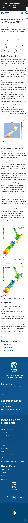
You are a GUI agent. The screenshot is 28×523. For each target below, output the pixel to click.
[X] (27, 16)
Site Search (4, 472)
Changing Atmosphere (7, 429)
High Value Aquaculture (7, 454)
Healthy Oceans (5, 442)
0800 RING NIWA (7, 404)
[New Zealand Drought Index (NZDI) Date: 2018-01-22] (14, 130)
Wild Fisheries (5, 458)
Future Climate (5, 426)
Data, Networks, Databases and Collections (12, 461)
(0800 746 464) (6, 406)
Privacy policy (13, 517)
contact (17, 389)
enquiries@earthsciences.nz (11, 409)
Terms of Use (21, 517)
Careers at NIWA (5, 469)
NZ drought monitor (8, 350)
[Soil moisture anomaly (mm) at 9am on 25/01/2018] (14, 240)
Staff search (4, 476)
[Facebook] (27, 8)
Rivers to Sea (4, 451)
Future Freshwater (6, 432)
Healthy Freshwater (6, 435)
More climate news (8, 344)
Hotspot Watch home (8, 353)
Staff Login (4, 479)
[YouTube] (27, 19)
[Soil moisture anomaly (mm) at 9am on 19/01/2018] (14, 279)
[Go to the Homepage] (5, 12)
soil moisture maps (8, 336)
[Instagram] (27, 11)
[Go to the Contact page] (2, 393)
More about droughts (8, 347)
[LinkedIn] (27, 14)
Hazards (3, 445)
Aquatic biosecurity (6, 448)
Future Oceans (5, 439)
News (2, 35)
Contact (5, 517)
